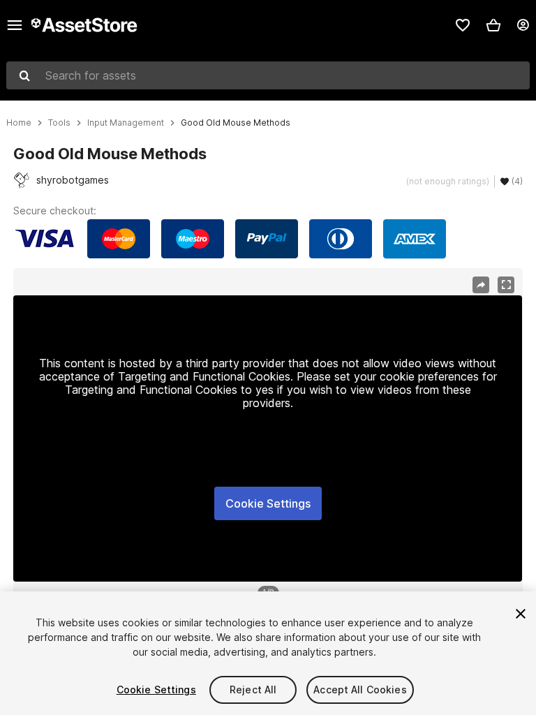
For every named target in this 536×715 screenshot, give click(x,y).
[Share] (480, 285)
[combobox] (268, 75)
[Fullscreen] (506, 285)
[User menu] (523, 25)
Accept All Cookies (360, 689)
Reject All (253, 689)
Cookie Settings (268, 503)
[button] (493, 25)
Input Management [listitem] (125, 123)
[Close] (520, 613)
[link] (462, 25)
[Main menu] (15, 25)
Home (18, 123)
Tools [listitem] (59, 123)
